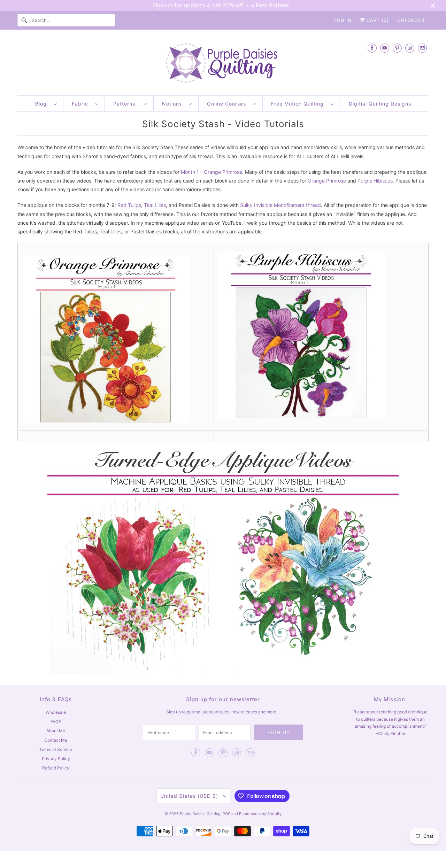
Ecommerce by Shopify (260, 813)
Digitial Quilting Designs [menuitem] (380, 104)
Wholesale (56, 712)
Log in (343, 20)
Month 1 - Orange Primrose (211, 172)
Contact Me (55, 740)
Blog (42, 104)
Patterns (126, 104)
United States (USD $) (190, 796)
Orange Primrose (327, 181)
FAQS (56, 721)
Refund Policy (55, 768)
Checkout (411, 20)
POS (226, 813)
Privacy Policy (56, 758)
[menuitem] (45, 103)
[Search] (24, 20)
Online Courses (228, 104)
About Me (55, 730)
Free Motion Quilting (299, 104)
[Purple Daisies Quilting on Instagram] (409, 48)
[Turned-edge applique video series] (223, 672)
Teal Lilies (155, 205)
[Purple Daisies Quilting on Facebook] (372, 48)
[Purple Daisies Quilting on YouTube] (384, 48)
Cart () (377, 20)
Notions (173, 104)
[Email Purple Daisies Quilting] (422, 48)
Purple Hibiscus (375, 181)
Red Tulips (129, 205)
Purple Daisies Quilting (200, 813)
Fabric (82, 104)
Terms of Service (55, 749)
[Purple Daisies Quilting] (223, 64)
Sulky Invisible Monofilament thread (280, 205)
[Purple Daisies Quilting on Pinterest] (397, 48)
